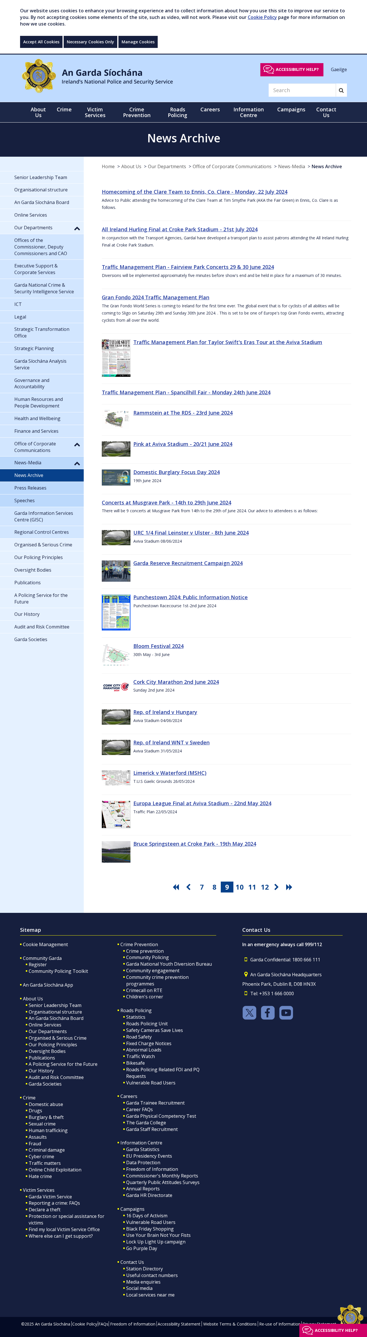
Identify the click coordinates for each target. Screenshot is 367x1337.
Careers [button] (210, 109)
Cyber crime (41, 1156)
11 (252, 887)
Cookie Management (45, 944)
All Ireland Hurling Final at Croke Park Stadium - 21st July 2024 (179, 229)
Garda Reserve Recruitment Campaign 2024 (188, 563)
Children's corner (144, 996)
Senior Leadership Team (55, 1005)
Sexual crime (42, 1124)
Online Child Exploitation (55, 1170)
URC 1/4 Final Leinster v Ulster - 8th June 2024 (191, 532)
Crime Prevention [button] (137, 112)
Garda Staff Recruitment (152, 1129)
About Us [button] (38, 112)
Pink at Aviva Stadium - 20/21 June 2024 (182, 444)
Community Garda (42, 958)
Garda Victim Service (50, 1197)
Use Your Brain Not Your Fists (158, 1235)
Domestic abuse (46, 1104)
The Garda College (146, 1122)
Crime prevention (145, 951)
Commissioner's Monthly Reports (162, 1176)
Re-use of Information (279, 1324)
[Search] (341, 90)
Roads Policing (136, 1010)
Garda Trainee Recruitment (155, 1103)
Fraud (35, 1143)
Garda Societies (45, 1084)
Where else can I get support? (61, 1236)
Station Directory (144, 1269)
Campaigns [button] (291, 109)
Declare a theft (44, 1209)
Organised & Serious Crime (58, 1038)
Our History (41, 1071)
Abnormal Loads (143, 1050)
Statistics (135, 1017)
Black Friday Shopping (150, 1229)
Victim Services (38, 1190)
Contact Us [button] (326, 112)
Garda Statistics (142, 1149)
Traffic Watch (140, 1056)
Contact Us (132, 1262)
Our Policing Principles (53, 1044)
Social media (139, 1288)
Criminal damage (47, 1150)
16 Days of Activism (146, 1215)
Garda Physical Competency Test (161, 1116)
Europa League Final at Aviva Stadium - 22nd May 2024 (202, 803)
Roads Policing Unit (147, 1023)
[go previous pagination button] (189, 887)
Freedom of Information (152, 1169)
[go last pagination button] (290, 887)
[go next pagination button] (277, 887)
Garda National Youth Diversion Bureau (169, 964)
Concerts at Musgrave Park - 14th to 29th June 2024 (166, 502)
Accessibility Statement (179, 1324)
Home (108, 166)
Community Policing (147, 957)
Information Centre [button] (248, 112)
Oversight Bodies (47, 1051)
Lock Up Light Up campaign (156, 1242)
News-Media (291, 166)
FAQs (103, 1324)
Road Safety (139, 1037)
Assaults (38, 1137)
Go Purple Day (141, 1248)
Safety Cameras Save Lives (154, 1030)
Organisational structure (55, 1012)
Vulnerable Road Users (150, 1083)
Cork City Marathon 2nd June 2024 (176, 681)
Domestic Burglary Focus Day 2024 (176, 472)
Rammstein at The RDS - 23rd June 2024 (183, 412)
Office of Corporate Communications (232, 166)
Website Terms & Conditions (230, 1324)
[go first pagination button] (176, 887)
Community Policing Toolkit (58, 971)
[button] (77, 228)
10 (240, 887)
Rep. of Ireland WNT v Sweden (171, 742)
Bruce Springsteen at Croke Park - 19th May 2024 (194, 843)
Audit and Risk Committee (56, 1077)
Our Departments (167, 166)
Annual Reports (143, 1188)
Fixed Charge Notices (148, 1043)
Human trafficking (48, 1130)
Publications (42, 1058)
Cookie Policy (262, 17)
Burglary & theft (46, 1117)
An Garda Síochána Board (56, 1018)
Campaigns (132, 1209)
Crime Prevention (139, 944)
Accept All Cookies (41, 41)
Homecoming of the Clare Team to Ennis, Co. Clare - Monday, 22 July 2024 (194, 191)
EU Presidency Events (149, 1156)
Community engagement (152, 970)
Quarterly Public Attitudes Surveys (163, 1182)
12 (265, 887)
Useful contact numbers (152, 1275)
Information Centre (141, 1143)
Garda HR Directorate (149, 1195)
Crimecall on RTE (144, 990)
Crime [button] (64, 109)
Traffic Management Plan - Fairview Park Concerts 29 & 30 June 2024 (188, 266)
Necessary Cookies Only (90, 41)
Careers (128, 1096)
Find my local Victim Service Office (64, 1229)
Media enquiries (143, 1282)
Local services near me (150, 1295)
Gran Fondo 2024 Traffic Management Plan (155, 297)
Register (38, 964)
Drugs (35, 1110)
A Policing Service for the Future (63, 1064)
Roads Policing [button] (177, 112)
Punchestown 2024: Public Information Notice (190, 597)
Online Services (45, 1025)
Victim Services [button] (95, 112)
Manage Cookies (138, 41)
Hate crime (40, 1176)
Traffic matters (45, 1163)
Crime (29, 1098)
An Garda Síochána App (48, 985)
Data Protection (143, 1162)
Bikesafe (135, 1063)
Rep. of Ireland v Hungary (165, 712)
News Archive (327, 166)
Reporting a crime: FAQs (54, 1203)
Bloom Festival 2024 (158, 646)
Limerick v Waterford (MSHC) (169, 772)
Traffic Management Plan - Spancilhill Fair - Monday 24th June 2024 (186, 392)
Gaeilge (339, 69)
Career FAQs (139, 1109)
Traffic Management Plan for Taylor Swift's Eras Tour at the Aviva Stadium (227, 342)
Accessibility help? (297, 69)
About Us (131, 166)
